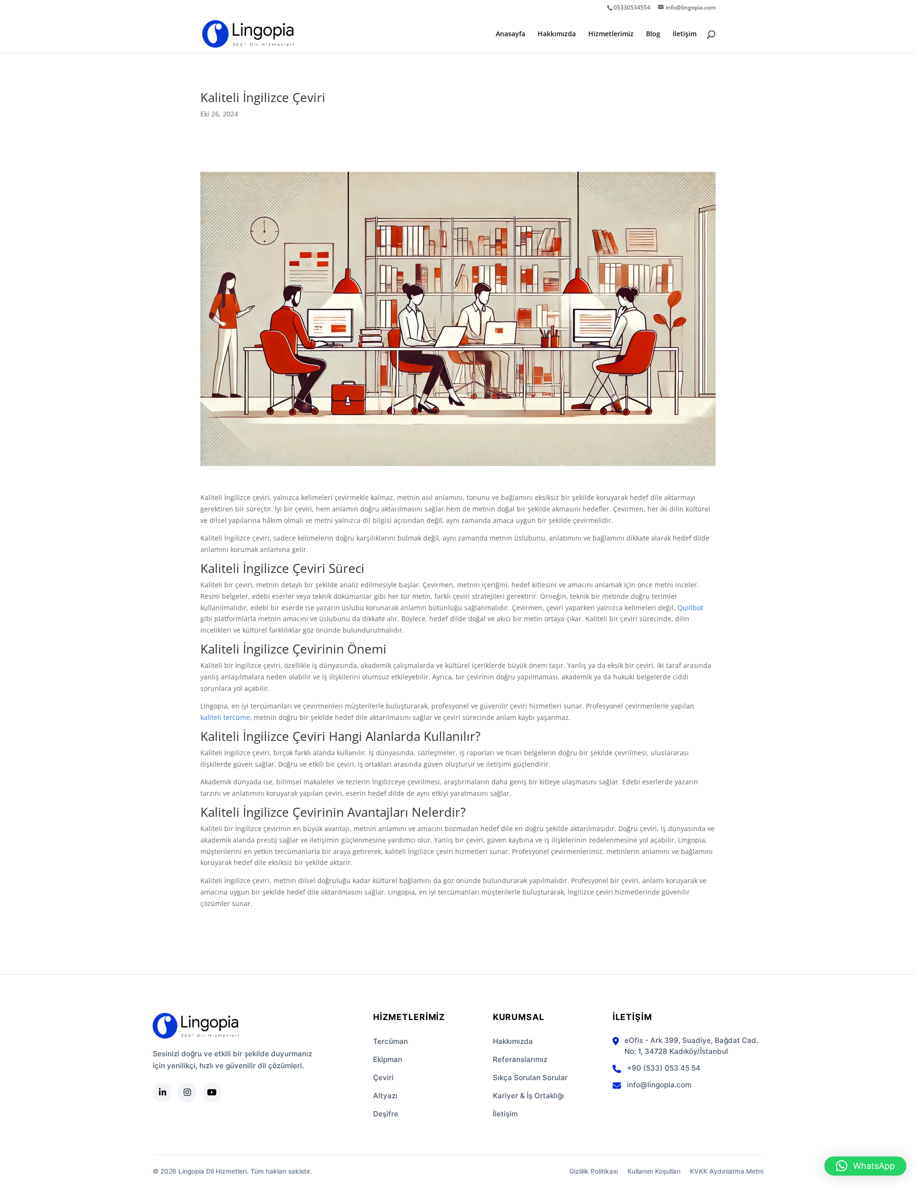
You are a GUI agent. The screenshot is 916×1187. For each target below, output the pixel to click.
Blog (653, 34)
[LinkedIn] (162, 1092)
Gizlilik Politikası (593, 1171)
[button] (865, 1166)
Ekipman (387, 1059)
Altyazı (385, 1095)
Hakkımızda (557, 34)
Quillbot (690, 607)
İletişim (685, 34)
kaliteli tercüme (225, 717)
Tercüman (390, 1041)
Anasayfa (510, 34)
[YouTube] (211, 1092)
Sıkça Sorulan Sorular (530, 1077)
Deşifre (385, 1113)
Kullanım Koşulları (653, 1171)
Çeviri (383, 1077)
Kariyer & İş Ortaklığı (528, 1095)
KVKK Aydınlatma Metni (726, 1171)
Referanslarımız (520, 1059)
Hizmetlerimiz (611, 34)
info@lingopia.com (659, 1084)
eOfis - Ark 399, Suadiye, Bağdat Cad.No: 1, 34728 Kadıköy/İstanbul (691, 1046)
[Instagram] (187, 1092)
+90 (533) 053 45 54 (663, 1067)
